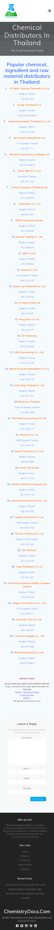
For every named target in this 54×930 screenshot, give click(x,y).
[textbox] (27, 73)
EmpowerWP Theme (27, 920)
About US (25, 856)
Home (25, 851)
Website (27, 788)
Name (27, 768)
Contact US (25, 860)
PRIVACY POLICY (25, 864)
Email (27, 778)
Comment (27, 737)
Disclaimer (25, 869)
